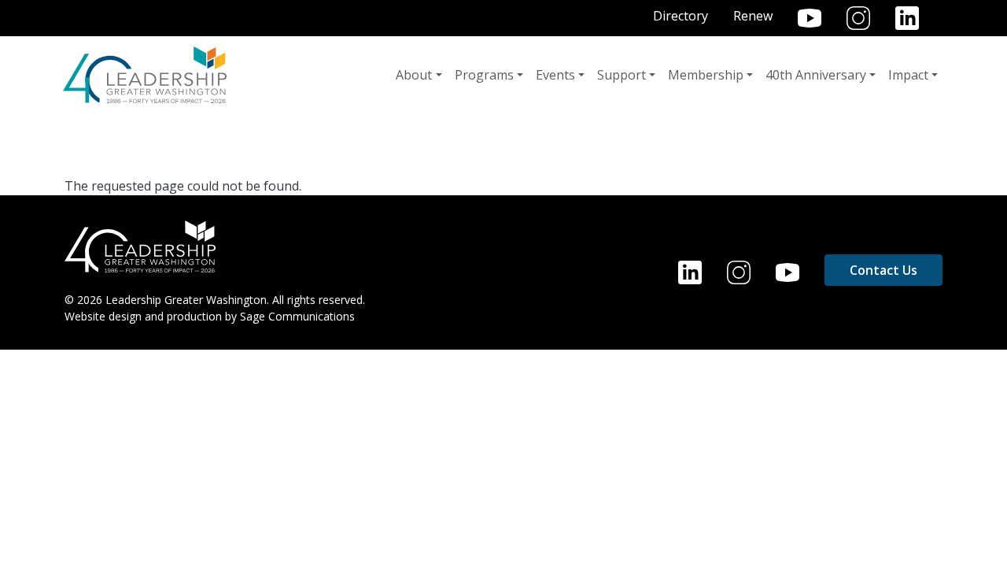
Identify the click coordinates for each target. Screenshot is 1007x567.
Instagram (858, 18)
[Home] (145, 75)
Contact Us (883, 270)
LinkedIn (907, 18)
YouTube (809, 18)
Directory (680, 15)
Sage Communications (297, 316)
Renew (753, 15)
